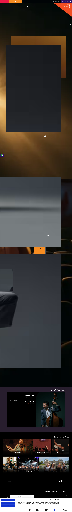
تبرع (4, 1)
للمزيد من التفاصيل (61, 453)
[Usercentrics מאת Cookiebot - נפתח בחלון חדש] (65, 510)
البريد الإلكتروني (18, 496)
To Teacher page (31, 403)
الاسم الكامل (31, 496)
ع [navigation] (64, 1)
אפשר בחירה (8, 502)
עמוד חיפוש (67, 1)
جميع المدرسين (36, 429)
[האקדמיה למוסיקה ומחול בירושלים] (56, 1)
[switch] (47, 510)
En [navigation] (63, 1)
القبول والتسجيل (15, 1)
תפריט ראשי (70, 1)
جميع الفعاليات (10, 481)
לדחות (8, 505)
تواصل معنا (2, 155)
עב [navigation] (62, 1)
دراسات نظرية (22, 397)
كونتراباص (26, 397)
